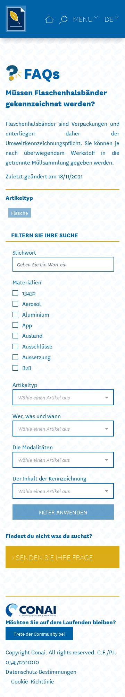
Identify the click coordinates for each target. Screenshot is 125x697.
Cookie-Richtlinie (32, 681)
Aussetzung (36, 356)
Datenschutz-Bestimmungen (41, 671)
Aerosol (31, 303)
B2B (26, 367)
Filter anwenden (63, 512)
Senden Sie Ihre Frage (54, 557)
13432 (29, 292)
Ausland (32, 335)
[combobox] (63, 397)
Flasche (19, 213)
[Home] (49, 19)
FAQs (42, 72)
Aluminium (35, 313)
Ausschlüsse (37, 346)
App (27, 324)
